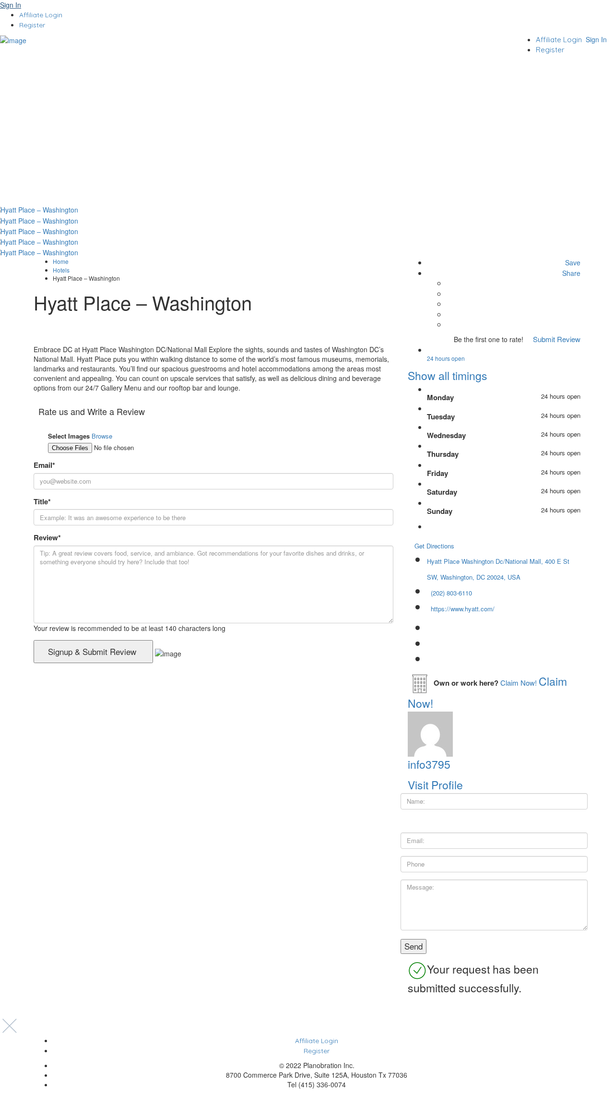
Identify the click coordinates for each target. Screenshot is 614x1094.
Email (44, 465)
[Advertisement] (307, 132)
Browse (102, 435)
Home (61, 261)
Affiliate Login (40, 15)
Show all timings (447, 375)
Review (47, 538)
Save (571, 262)
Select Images (69, 436)
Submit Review (555, 339)
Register (32, 25)
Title (42, 502)
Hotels (61, 270)
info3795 (429, 764)
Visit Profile (435, 785)
